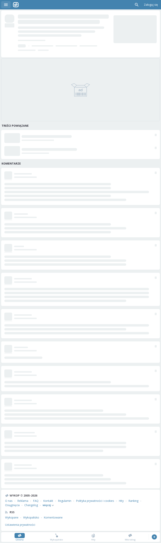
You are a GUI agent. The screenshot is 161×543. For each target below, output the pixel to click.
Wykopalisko (31, 517)
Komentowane (53, 517)
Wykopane (11, 517)
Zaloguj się (151, 4)
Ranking (133, 501)
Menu (6, 4)
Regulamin (64, 501)
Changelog (31, 505)
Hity (121, 501)
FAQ (35, 501)
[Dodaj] (154, 537)
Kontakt (48, 501)
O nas (9, 501)
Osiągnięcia (12, 505)
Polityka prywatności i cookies (95, 501)
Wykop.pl (16, 4)
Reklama (22, 501)
